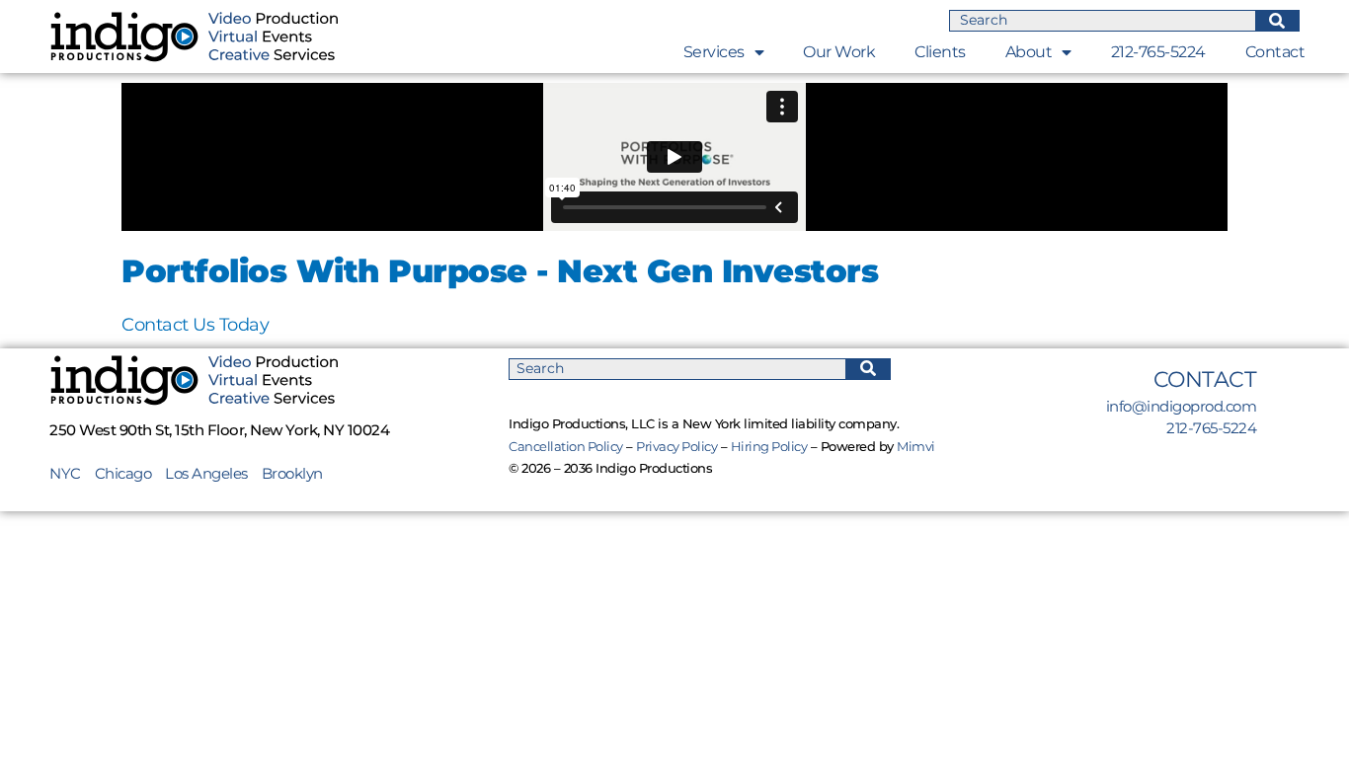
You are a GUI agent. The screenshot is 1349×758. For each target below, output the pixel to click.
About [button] (1029, 51)
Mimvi (916, 446)
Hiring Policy (769, 446)
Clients (940, 51)
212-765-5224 (1158, 51)
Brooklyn (292, 473)
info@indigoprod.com (1181, 406)
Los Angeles (206, 473)
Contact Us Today (195, 325)
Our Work (839, 51)
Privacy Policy (676, 446)
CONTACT (1205, 379)
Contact (1275, 51)
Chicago (123, 473)
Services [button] (714, 51)
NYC (72, 473)
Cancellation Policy (566, 446)
